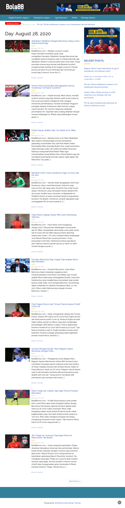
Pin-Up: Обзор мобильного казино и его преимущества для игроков (66, 23)
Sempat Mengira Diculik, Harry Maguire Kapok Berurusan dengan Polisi (52, 350)
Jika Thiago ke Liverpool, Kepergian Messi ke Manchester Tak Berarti (51, 436)
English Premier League (19, 18)
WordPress (59, 503)
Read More (37, 78)
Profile (74, 18)
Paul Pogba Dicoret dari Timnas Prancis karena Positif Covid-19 (55, 305)
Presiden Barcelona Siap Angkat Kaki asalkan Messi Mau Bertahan (54, 260)
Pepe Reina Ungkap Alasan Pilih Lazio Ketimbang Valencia (53, 216)
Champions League (42, 18)
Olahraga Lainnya (88, 18)
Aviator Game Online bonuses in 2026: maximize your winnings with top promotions (99, 95)
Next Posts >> (75, 481)
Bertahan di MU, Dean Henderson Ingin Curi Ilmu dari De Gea (55, 174)
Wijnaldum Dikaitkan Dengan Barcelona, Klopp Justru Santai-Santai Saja (55, 42)
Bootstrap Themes (73, 503)
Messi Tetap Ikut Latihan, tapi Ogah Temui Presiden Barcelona (54, 392)
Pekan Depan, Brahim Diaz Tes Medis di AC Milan (53, 130)
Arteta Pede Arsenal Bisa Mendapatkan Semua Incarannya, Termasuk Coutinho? (52, 87)
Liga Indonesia (61, 18)
